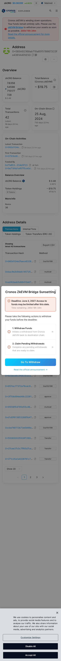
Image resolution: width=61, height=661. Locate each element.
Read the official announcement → (30, 369)
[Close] (55, 290)
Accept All (30, 655)
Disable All (30, 646)
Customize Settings (30, 637)
